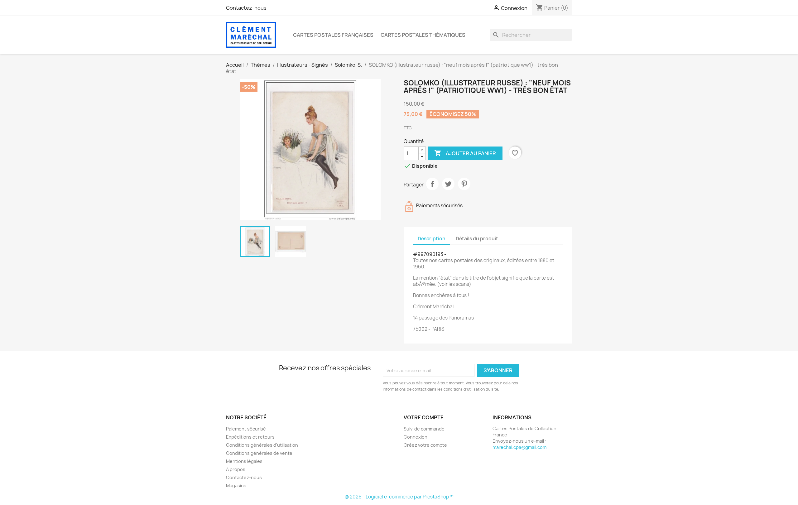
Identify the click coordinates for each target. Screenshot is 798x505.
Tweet (448, 184)
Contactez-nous (246, 7)
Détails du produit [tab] (477, 238)
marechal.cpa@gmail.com (519, 447)
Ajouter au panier (465, 153)
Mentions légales (244, 461)
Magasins (236, 485)
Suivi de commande (424, 429)
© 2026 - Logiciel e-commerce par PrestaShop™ (399, 496)
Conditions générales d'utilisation (262, 445)
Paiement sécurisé (246, 429)
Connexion (415, 437)
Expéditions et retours (250, 437)
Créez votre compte (425, 445)
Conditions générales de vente (259, 453)
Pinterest (464, 184)
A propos (235, 469)
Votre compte (424, 417)
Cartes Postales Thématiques (423, 34)
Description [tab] (431, 238)
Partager (432, 184)
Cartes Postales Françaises (333, 34)
